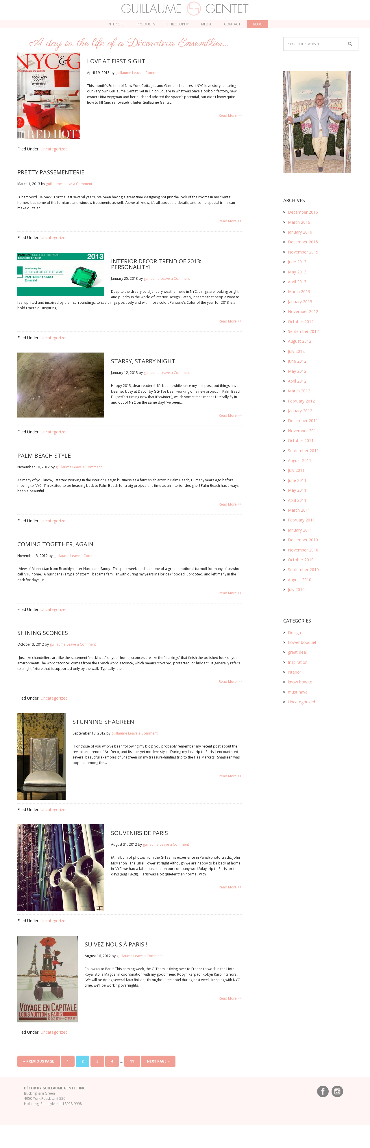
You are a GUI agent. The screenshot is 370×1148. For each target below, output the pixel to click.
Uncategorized (54, 149)
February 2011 (301, 520)
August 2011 (299, 460)
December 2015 (303, 242)
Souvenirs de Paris (139, 833)
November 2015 (303, 252)
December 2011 (303, 420)
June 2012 (297, 361)
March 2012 (299, 391)
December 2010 (303, 540)
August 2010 (299, 579)
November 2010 (303, 550)
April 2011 (297, 500)
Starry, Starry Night (143, 361)
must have (298, 692)
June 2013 (297, 261)
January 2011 (300, 530)
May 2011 (297, 490)
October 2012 (301, 321)
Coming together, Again (55, 544)
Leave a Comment (147, 72)
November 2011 (303, 430)
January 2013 (300, 301)
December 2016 (303, 212)
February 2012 (301, 401)
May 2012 (297, 371)
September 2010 (303, 569)
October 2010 (301, 559)
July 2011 (296, 470)
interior (294, 672)
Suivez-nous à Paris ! (116, 944)
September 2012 (303, 331)
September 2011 (303, 450)
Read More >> (230, 115)
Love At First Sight (116, 61)
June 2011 (297, 480)
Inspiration (298, 662)
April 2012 (297, 381)
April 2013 (297, 281)
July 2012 (296, 351)
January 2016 (300, 232)
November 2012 (303, 311)
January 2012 (300, 410)
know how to (300, 682)
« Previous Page (38, 1061)
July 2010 (296, 589)
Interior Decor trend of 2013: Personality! (156, 264)
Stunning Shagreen (103, 722)
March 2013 (299, 291)
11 (132, 1061)
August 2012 (299, 341)
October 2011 (301, 440)
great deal (297, 652)
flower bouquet (302, 642)
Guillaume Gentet (185, 8)
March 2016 (299, 222)
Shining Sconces (42, 633)
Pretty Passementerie (50, 172)
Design (294, 632)
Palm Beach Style (44, 455)
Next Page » (158, 1061)
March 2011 (299, 510)
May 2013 (297, 272)
